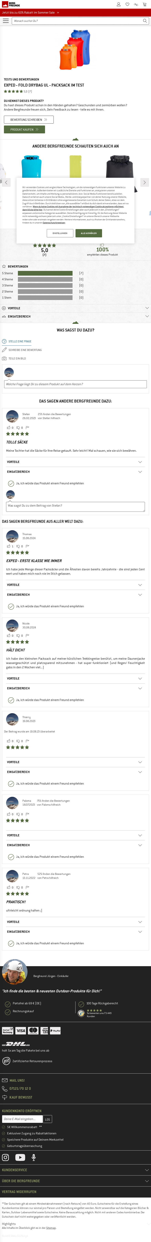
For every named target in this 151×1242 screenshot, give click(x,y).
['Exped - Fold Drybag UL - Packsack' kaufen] (75, 50)
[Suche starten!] (145, 21)
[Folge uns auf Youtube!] (23, 1158)
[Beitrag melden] (27, 428)
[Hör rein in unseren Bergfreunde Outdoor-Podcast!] (37, 1158)
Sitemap (51, 1228)
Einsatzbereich (18, 472)
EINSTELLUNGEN (60, 233)
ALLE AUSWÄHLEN (89, 233)
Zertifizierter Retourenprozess (32, 1061)
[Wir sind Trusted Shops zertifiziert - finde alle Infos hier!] (81, 1014)
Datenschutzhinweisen (54, 222)
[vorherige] (6, 182)
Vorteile (13, 462)
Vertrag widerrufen (19, 1191)
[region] (75, 210)
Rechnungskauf (23, 1011)
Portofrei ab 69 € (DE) (27, 1003)
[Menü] (6, 20)
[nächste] (144, 182)
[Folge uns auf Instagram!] (8, 1158)
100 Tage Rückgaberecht (102, 1003)
